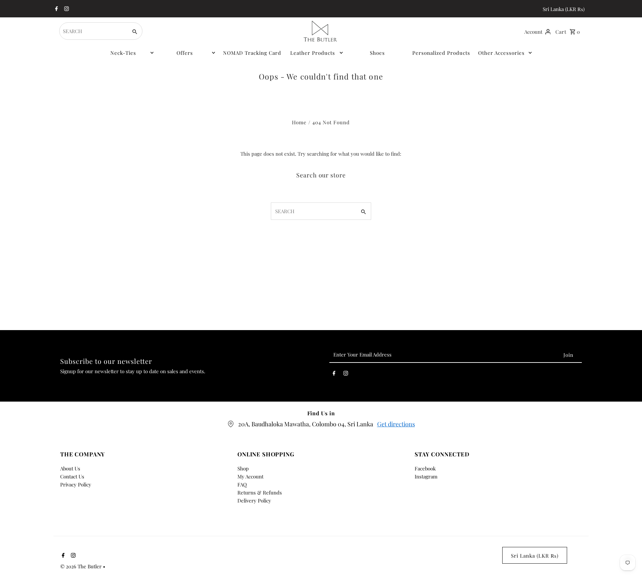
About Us (70, 468)
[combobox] (93, 31)
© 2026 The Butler (81, 566)
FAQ (242, 484)
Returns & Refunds (259, 492)
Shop (243, 468)
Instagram (426, 476)
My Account (250, 476)
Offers (185, 52)
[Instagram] (66, 9)
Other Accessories (501, 52)
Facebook (425, 468)
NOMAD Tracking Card (252, 52)
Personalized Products (441, 52)
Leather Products (312, 52)
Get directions (396, 424)
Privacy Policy (75, 484)
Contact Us (72, 476)
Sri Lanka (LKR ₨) (563, 9)
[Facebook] (56, 9)
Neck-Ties (123, 52)
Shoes (377, 52)
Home (299, 122)
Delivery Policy (254, 500)
